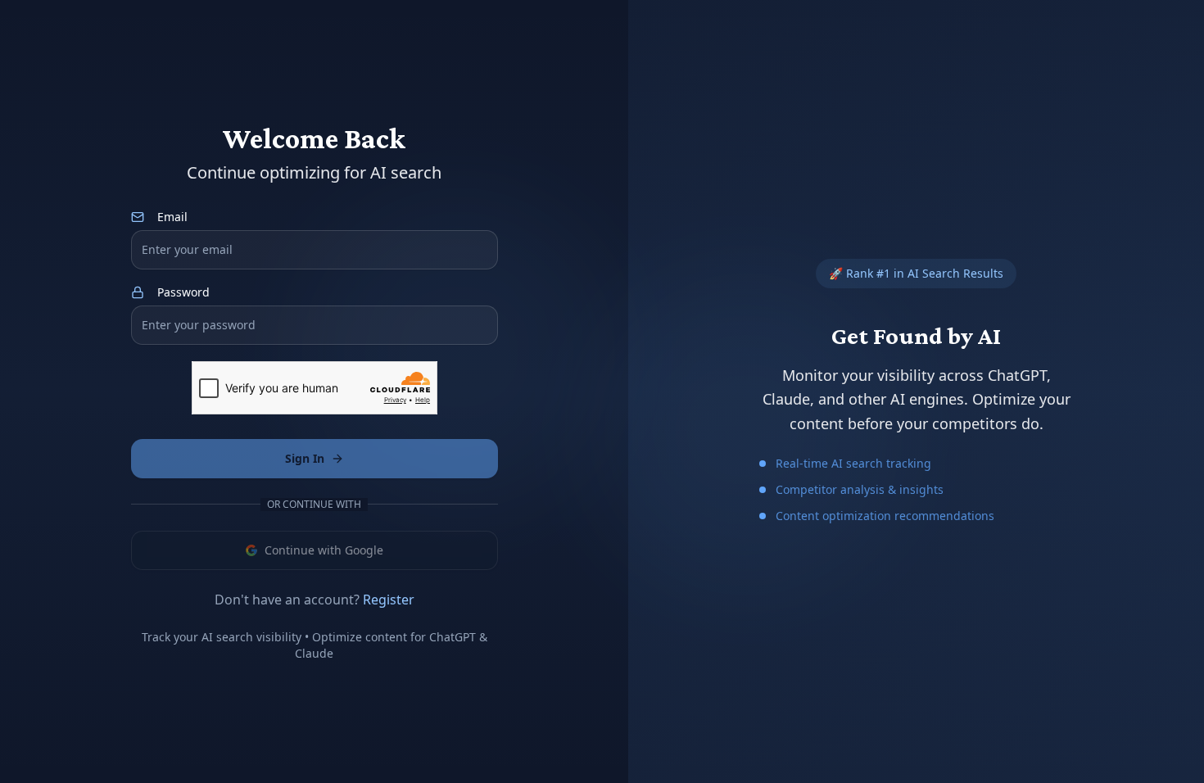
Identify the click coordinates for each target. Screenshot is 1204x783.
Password (183, 292)
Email (172, 217)
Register (388, 600)
